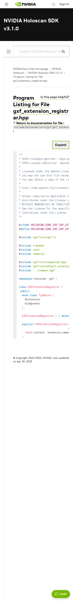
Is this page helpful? (54, 97)
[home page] (25, 4)
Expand (60, 144)
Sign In (64, 4)
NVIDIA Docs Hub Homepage (30, 69)
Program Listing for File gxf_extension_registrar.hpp (41, 108)
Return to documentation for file (39, 123)
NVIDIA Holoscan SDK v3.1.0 (45, 72)
